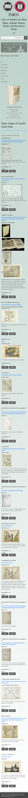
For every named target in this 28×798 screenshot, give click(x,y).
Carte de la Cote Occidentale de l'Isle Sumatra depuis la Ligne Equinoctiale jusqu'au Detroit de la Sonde (13, 606)
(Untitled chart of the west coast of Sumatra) (11, 375)
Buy (5, 171)
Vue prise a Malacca (6, 756)
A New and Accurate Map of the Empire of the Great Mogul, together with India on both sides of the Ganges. (13, 719)
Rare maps (5, 130)
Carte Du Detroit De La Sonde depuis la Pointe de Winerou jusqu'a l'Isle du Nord (12, 643)
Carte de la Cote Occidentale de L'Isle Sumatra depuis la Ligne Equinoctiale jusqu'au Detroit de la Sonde (13, 412)
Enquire (12, 171)
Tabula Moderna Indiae (7, 525)
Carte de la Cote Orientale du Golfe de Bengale (12, 490)
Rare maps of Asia (12, 130)
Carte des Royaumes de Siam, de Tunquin (11, 304)
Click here (15, 795)
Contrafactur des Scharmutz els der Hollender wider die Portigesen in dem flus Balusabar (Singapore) (13, 141)
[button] (14, 33)
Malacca (3, 341)
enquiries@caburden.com (16, 118)
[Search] (25, 38)
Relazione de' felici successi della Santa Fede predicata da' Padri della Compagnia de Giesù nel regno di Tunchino (13, 218)
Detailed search (19, 37)
